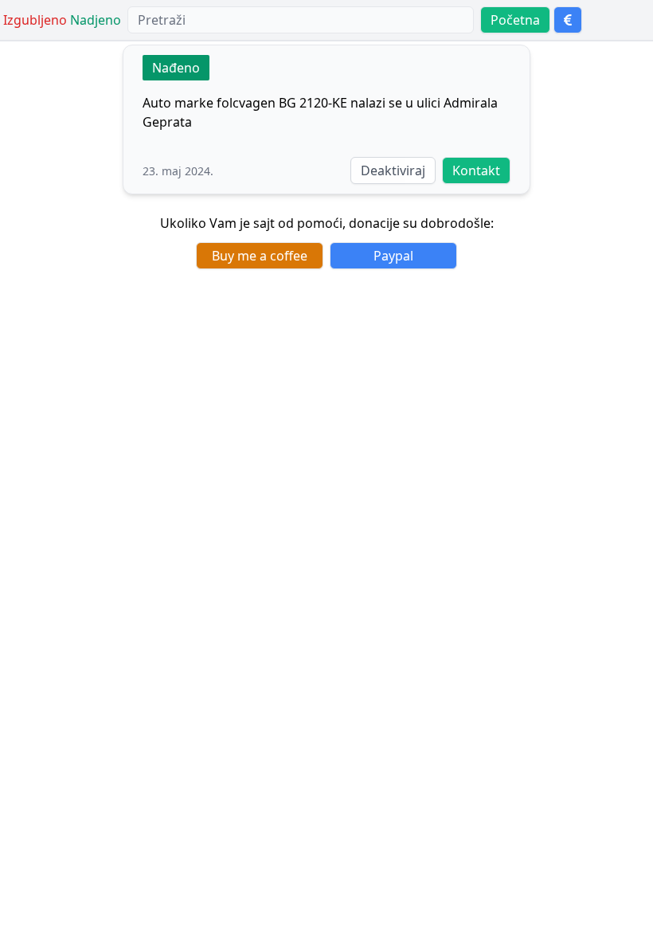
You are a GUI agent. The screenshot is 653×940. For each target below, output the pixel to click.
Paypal (393, 255)
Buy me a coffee (259, 255)
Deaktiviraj (393, 170)
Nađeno (176, 67)
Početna (515, 20)
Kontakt (476, 170)
